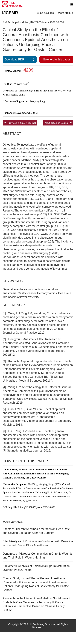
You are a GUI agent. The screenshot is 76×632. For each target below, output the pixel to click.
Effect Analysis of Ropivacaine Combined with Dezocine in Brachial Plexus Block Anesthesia (38, 543)
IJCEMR (10, 12)
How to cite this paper (56, 59)
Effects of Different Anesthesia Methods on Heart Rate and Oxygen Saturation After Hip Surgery (36, 530)
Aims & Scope (45, 12)
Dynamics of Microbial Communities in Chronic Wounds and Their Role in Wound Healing (37, 555)
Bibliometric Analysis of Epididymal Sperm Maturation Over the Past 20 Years (36, 567)
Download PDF (14, 59)
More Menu (64, 12)
